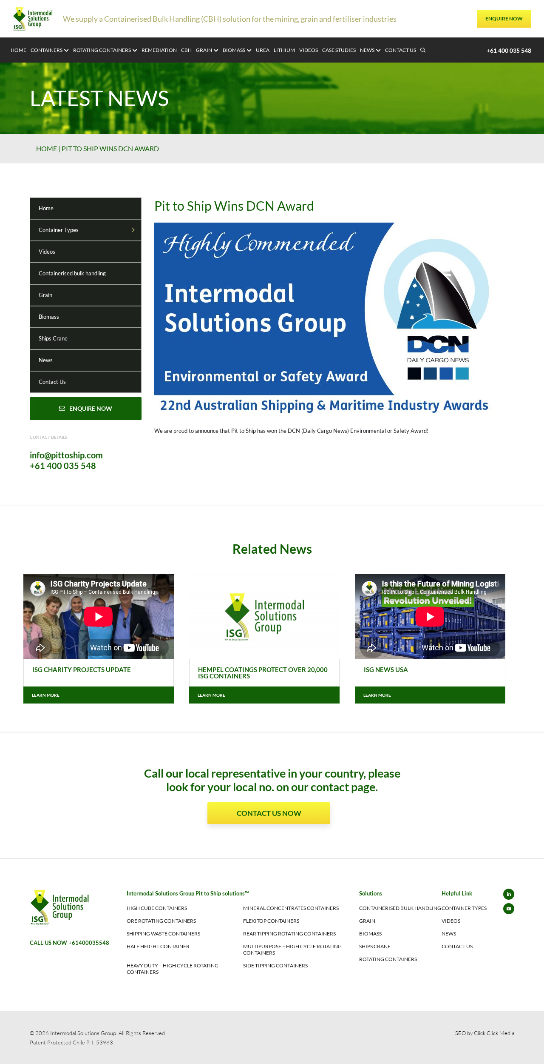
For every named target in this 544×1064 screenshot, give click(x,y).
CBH (186, 50)
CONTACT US (400, 50)
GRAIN (204, 50)
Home (46, 148)
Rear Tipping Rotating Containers (289, 933)
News (46, 360)
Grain (45, 295)
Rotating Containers (388, 959)
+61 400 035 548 (63, 465)
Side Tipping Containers (275, 965)
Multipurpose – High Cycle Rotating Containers (292, 949)
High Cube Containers (157, 908)
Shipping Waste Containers (163, 933)
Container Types (59, 229)
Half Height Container (158, 946)
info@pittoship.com (66, 455)
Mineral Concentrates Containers (291, 908)
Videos (47, 251)
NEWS (367, 50)
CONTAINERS (46, 50)
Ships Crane (53, 338)
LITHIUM (284, 50)
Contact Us (52, 381)
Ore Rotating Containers (161, 921)
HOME (18, 50)
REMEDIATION (159, 50)
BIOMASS (234, 50)
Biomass (49, 316)
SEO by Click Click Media (484, 1033)
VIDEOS (308, 50)
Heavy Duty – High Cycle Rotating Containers (172, 968)
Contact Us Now (269, 813)
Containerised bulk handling (72, 273)
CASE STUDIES (339, 50)
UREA (262, 50)
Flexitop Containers (271, 921)
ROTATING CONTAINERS (102, 50)
